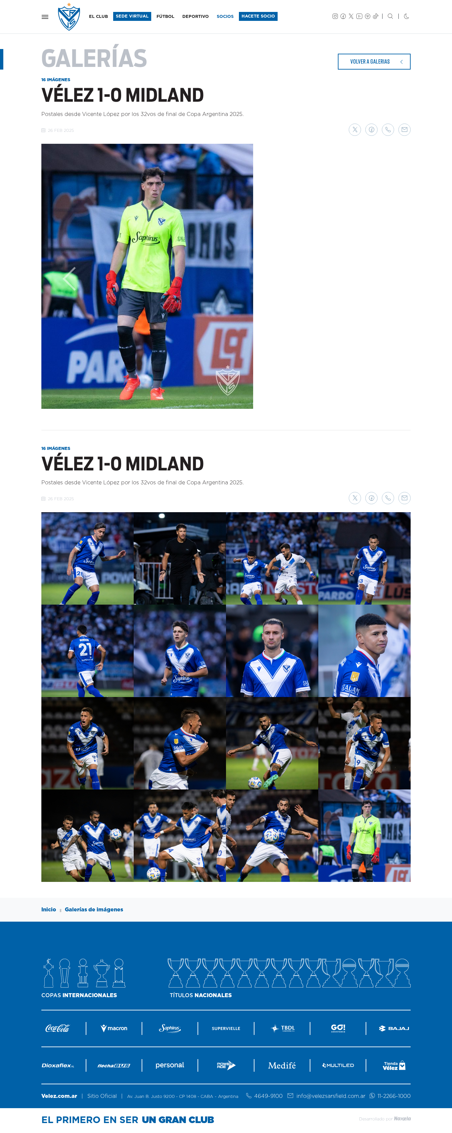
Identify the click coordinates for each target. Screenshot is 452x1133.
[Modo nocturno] (401, 17)
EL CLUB (98, 17)
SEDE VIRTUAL (132, 16)
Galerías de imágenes (94, 909)
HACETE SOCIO (258, 16)
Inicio (48, 909)
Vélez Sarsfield (69, 17)
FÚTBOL (165, 17)
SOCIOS (225, 17)
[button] (355, 130)
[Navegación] (45, 17)
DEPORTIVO (195, 17)
